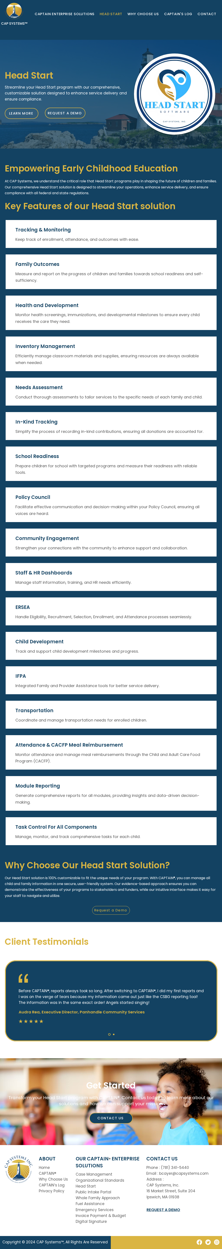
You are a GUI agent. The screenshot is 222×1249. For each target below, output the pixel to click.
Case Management (94, 1174)
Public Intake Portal (93, 1192)
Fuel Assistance (90, 1203)
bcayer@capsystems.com (184, 1173)
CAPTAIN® (47, 1173)
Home (44, 1167)
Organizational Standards (100, 1180)
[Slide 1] (109, 1034)
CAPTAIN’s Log (52, 1185)
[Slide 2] (113, 1034)
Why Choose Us (53, 1179)
